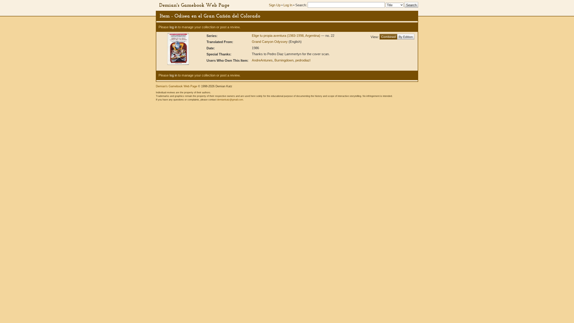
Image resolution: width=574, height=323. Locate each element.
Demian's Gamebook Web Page (194, 5)
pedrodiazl (302, 60)
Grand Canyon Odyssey (270, 42)
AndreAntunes (262, 60)
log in (173, 27)
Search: (301, 5)
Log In (287, 5)
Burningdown (284, 60)
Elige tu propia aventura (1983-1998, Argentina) (286, 35)
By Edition (406, 37)
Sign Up (274, 5)
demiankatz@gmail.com (230, 99)
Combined (388, 37)
